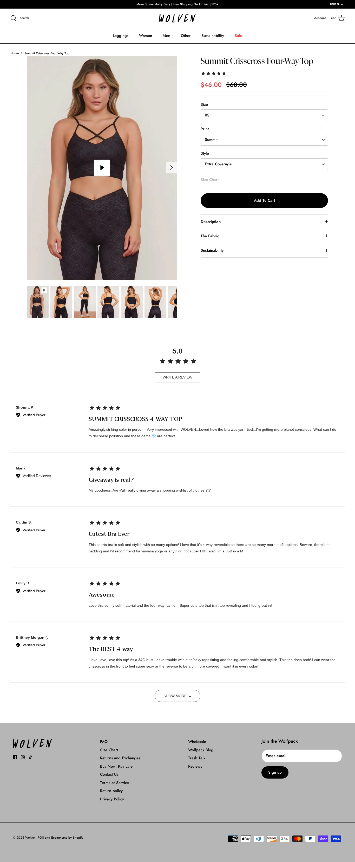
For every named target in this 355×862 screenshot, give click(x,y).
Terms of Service (114, 783)
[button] (214, 73)
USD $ (334, 4)
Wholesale (197, 742)
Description (211, 222)
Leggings (120, 35)
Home (14, 53)
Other (186, 35)
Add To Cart (264, 200)
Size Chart (210, 179)
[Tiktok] (30, 757)
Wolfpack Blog (200, 750)
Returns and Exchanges (120, 758)
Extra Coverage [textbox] (218, 164)
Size (204, 104)
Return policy (111, 791)
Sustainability (212, 35)
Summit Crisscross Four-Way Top (46, 53)
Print (205, 129)
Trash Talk (196, 758)
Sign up (275, 772)
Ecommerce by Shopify (67, 837)
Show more (175, 696)
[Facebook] (15, 757)
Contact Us (109, 774)
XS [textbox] (207, 115)
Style (205, 153)
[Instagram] (23, 757)
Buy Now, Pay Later (117, 766)
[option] (102, 168)
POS (41, 837)
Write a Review (177, 377)
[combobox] (264, 115)
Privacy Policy (112, 799)
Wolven (30, 837)
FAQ (104, 742)
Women (145, 35)
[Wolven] (177, 18)
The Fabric (210, 236)
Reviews (195, 766)
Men (166, 35)
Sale (238, 35)
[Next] (171, 167)
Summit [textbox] (211, 139)
